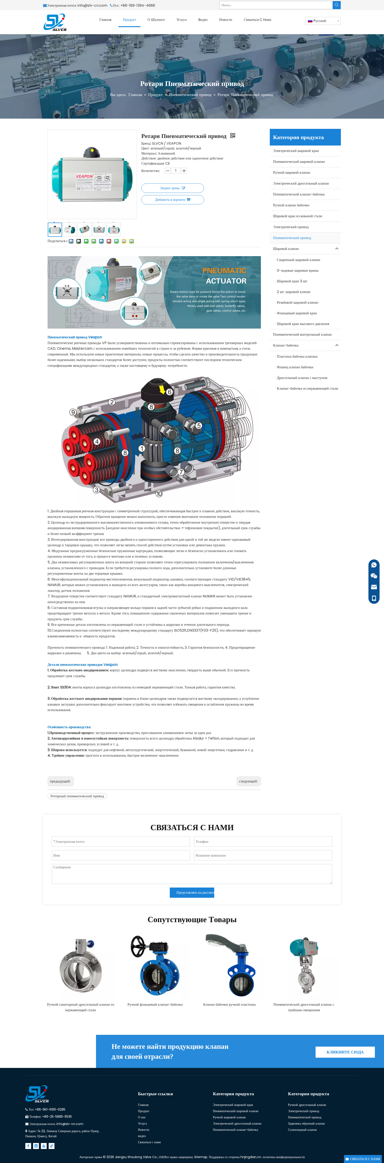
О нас (142, 1117)
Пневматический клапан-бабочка (299, 194)
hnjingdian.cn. (251, 1157)
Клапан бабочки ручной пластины (229, 1004)
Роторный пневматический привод (77, 796)
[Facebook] (28, 1146)
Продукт (143, 1111)
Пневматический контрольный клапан (302, 334)
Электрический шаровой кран (296, 150)
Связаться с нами (149, 1142)
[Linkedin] (36, 1146)
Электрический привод (291, 226)
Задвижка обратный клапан (306, 1123)
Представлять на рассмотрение (195, 892)
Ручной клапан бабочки (291, 205)
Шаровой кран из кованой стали (297, 216)
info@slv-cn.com (93, 5)
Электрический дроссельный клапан (301, 183)
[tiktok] (51, 1146)
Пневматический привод (292, 237)
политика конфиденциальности (284, 1157)
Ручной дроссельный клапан (307, 1105)
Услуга (142, 1123)
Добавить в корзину (170, 199)
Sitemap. (201, 1157)
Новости (143, 1129)
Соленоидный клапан (302, 1129)
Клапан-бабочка (285, 345)
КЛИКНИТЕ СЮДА (345, 1052)
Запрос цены (170, 188)
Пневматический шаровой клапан (299, 161)
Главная (143, 1105)
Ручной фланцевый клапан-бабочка (154, 1004)
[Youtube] (44, 1146)
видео (142, 1136)
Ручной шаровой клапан (291, 172)
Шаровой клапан (286, 248)
